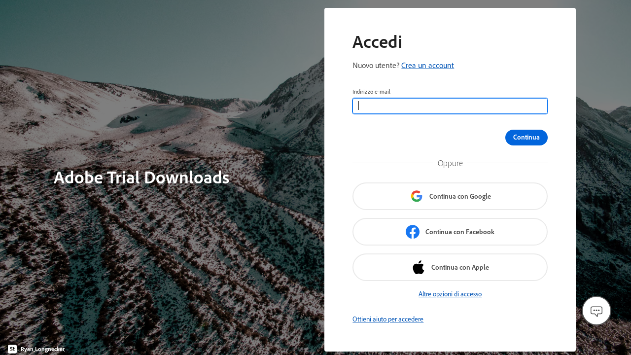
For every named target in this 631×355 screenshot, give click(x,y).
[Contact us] (596, 310)
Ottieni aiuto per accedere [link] (387, 319)
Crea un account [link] (427, 65)
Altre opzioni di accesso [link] (450, 293)
